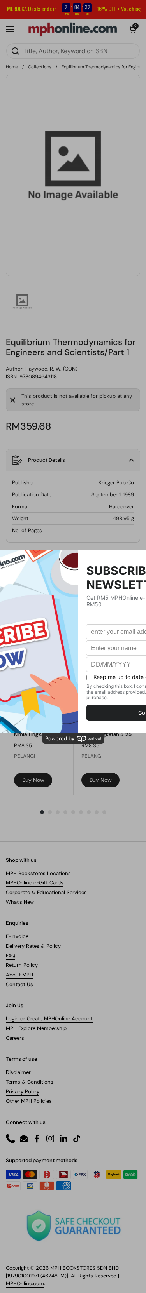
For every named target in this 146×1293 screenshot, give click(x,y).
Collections (39, 67)
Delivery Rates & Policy (33, 946)
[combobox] (73, 51)
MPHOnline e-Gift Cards (34, 882)
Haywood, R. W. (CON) (51, 368)
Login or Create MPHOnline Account (49, 1018)
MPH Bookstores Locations (38, 873)
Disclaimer (18, 1072)
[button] (132, 29)
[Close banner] (138, 9)
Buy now (33, 779)
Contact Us (19, 984)
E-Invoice (17, 936)
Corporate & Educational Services (46, 892)
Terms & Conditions (29, 1082)
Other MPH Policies (29, 1101)
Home (12, 67)
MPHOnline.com (25, 1283)
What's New (20, 902)
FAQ (10, 955)
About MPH (19, 974)
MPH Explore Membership (36, 1028)
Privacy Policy (22, 1091)
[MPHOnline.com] (72, 29)
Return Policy (22, 965)
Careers (15, 1038)
